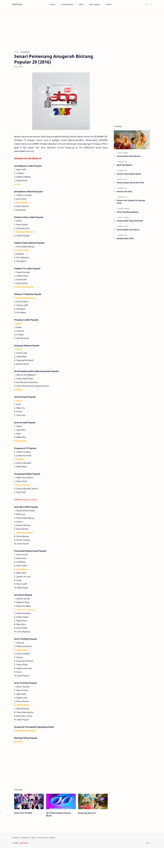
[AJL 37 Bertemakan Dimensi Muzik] (61, 801)
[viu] (126, 170)
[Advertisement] (82, 29)
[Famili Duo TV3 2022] (29, 801)
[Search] (150, 4)
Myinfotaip (17, 4)
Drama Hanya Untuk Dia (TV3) (130, 182)
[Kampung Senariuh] (93, 801)
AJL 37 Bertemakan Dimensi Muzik (58, 814)
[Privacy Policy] (42, 837)
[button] (146, 4)
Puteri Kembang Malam (127, 212)
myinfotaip (44, 843)
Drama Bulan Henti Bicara (128, 156)
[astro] (120, 153)
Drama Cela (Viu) (124, 191)
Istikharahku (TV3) (125, 238)
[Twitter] (33, 837)
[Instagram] (25, 837)
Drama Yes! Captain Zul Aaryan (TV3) (131, 201)
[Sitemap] (52, 837)
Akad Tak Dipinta (124, 165)
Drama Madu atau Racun (128, 229)
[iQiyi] (126, 226)
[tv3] (126, 162)
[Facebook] (15, 837)
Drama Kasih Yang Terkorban (130, 220)
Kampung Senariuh (87, 813)
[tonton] (127, 209)
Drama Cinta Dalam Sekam (129, 174)
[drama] (126, 153)
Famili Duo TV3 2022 (23, 813)
